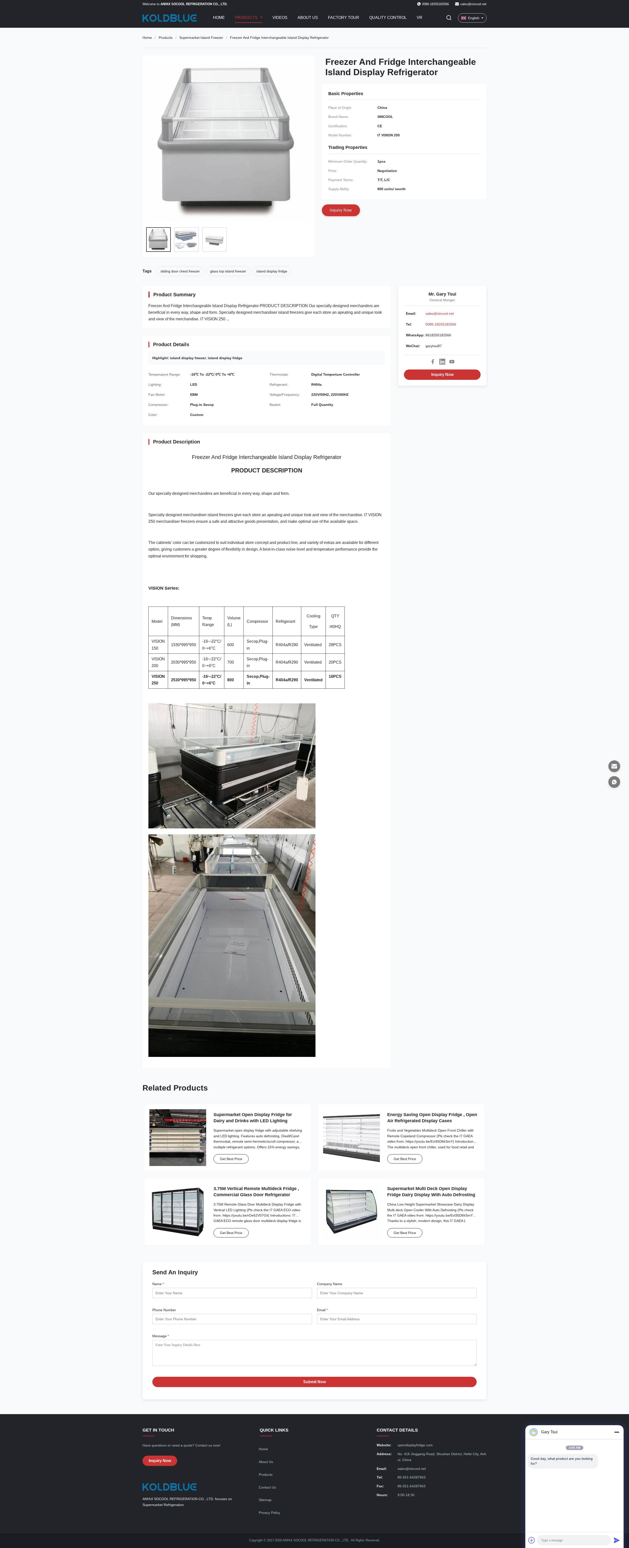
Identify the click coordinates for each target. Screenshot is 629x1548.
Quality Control (388, 17)
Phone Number (164, 1310)
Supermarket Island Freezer (201, 38)
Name (158, 1284)
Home (219, 17)
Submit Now (314, 1382)
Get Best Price (231, 1159)
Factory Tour (343, 17)
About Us (308, 17)
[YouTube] (452, 362)
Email (322, 1310)
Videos (279, 17)
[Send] (617, 1540)
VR (419, 17)
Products (246, 17)
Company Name (329, 1284)
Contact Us (267, 1487)
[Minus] (617, 1432)
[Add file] (531, 1540)
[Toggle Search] (449, 18)
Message (160, 1336)
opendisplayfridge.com (415, 1445)
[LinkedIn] (442, 362)
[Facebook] (433, 362)
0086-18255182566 (441, 324)
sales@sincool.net (473, 4)
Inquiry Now (442, 374)
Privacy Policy (269, 1513)
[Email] (614, 766)
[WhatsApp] (614, 782)
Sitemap (265, 1500)
